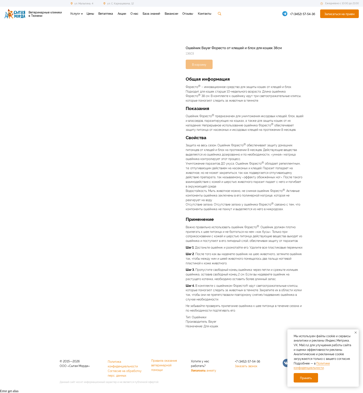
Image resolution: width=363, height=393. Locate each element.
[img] (286, 363)
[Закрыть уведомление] (356, 332)
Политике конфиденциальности (312, 365)
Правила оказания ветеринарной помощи (164, 365)
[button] (339, 13)
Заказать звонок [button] (246, 366)
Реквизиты (198, 370)
